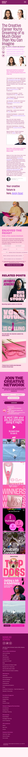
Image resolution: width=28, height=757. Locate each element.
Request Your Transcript (8, 666)
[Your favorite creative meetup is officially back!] (14, 543)
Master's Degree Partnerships (11, 706)
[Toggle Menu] (25, 2)
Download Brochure (7, 677)
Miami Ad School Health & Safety (10, 670)
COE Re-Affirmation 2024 (9, 668)
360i (14, 107)
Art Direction (6, 697)
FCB (16, 94)
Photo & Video (6, 703)
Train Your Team (6, 734)
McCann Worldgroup (19, 115)
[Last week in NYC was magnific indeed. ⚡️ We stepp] (14, 612)
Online (4, 729)
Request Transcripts (8, 691)
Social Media (6, 716)
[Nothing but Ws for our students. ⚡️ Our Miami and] (14, 496)
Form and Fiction (13, 89)
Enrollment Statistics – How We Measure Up (13, 689)
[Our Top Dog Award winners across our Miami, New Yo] (14, 566)
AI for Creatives (6, 720)
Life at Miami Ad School (9, 651)
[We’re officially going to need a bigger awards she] (14, 473)
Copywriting (5, 699)
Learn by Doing (6, 653)
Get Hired (5, 655)
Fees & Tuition (6, 681)
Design (4, 701)
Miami (4, 725)
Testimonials (6, 657)
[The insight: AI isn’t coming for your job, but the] (14, 427)
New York (5, 727)
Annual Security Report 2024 (10, 664)
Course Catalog (6, 679)
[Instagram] (10, 643)
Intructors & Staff (7, 661)
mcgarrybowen (17, 127)
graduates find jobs (14, 79)
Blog (4, 662)
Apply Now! (17, 193)
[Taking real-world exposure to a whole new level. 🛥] (14, 450)
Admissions (6, 673)
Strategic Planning (7, 711)
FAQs (4, 687)
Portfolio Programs (8, 695)
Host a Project (6, 736)
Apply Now (5, 675)
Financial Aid (6, 683)
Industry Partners (8, 732)
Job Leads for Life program (15, 168)
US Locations (6, 723)
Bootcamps (6, 714)
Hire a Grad (5, 738)
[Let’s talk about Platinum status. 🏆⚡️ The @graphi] (14, 519)
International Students (8, 685)
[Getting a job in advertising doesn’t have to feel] (14, 589)
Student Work (6, 659)
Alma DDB (11, 98)
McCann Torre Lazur (14, 102)
